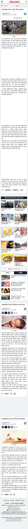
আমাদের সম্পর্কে (6, 500)
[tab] (7, 272)
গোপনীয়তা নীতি (17, 500)
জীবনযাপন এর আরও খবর (14, 269)
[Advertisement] (14, 64)
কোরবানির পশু (15, 190)
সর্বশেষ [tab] (7, 273)
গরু (14, 494)
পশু (11, 393)
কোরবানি (6, 393)
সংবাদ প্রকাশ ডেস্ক (6, 13)
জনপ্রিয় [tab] (20, 273)
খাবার (22, 190)
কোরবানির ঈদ (8, 190)
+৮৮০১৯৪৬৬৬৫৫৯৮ (16, 508)
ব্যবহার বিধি (12, 500)
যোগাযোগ (22, 500)
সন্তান (14, 393)
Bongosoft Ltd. (19, 520)
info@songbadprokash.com (14, 509)
